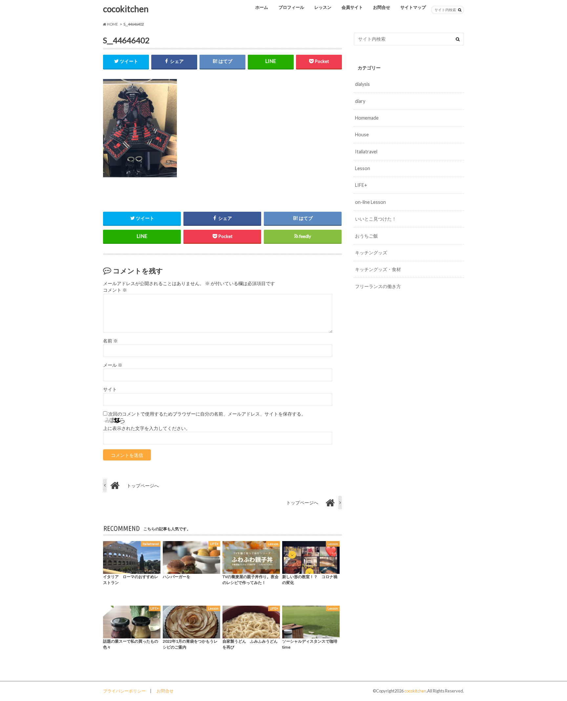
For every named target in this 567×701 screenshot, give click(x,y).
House (362, 134)
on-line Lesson (370, 202)
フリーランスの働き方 (378, 286)
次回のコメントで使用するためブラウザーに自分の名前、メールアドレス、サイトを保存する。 (207, 414)
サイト (110, 389)
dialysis (362, 84)
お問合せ (381, 7)
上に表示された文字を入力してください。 (146, 428)
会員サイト (352, 7)
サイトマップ (413, 7)
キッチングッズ (371, 252)
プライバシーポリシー (124, 690)
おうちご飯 (366, 236)
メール (112, 365)
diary (360, 101)
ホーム (261, 7)
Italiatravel (366, 151)
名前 (110, 340)
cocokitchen (126, 9)
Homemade (367, 118)
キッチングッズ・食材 (378, 269)
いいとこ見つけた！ (375, 219)
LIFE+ (361, 185)
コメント (115, 290)
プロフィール (291, 7)
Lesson (362, 168)
